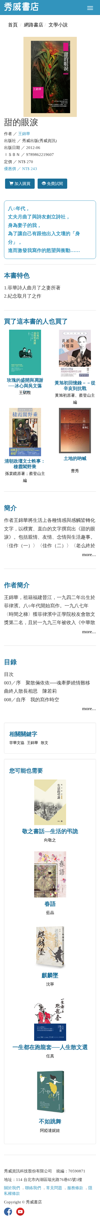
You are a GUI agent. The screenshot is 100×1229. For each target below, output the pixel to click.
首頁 (13, 24)
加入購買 (21, 183)
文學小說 (58, 24)
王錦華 (24, 134)
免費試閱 (54, 183)
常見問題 (54, 1188)
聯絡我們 (33, 1188)
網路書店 (33, 24)
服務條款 (75, 1188)
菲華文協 (16, 743)
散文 (44, 743)
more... (89, 554)
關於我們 (12, 1188)
